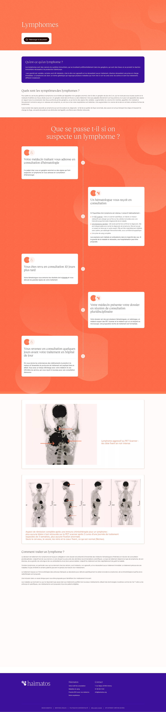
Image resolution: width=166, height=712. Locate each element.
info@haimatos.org (101, 692)
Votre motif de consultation (77, 686)
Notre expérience (74, 695)
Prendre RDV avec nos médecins (79, 692)
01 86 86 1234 (99, 689)
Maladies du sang (74, 689)
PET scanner (98, 217)
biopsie (65, 277)
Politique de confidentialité (79, 708)
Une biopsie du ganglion (100, 224)
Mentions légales (60, 708)
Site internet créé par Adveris (114, 708)
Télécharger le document (38, 40)
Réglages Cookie (96, 708)
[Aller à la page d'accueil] (36, 683)
